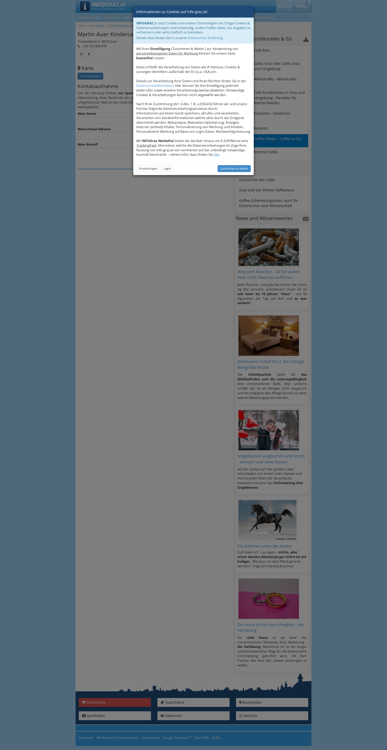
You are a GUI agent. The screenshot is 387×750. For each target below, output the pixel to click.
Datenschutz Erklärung (205, 38)
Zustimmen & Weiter (234, 168)
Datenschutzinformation (155, 85)
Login (167, 168)
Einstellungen (148, 168)
